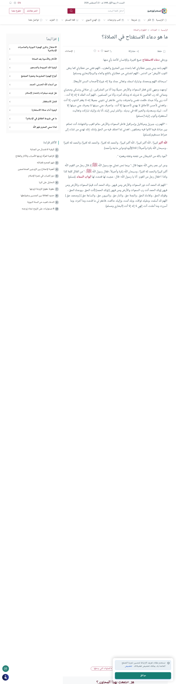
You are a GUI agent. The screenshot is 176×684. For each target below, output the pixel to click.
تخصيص (128, 666)
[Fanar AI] (5, 677)
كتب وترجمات (114, 20)
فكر (149, 20)
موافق (143, 676)
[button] (102, 51)
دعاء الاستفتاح (151, 59)
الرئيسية (159, 20)
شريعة (134, 20)
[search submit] (71, 11)
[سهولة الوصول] (15, 3)
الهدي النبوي (91, 20)
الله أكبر (163, 142)
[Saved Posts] (10, 3)
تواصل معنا (33, 20)
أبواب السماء (84, 176)
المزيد (52, 20)
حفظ (159, 51)
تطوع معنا (16, 11)
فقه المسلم (70, 20)
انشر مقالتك (32, 11)
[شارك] (5, 668)
